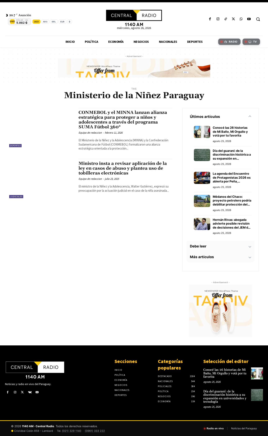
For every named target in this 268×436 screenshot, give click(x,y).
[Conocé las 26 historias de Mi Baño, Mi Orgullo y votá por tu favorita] (257, 373)
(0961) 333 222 (95, 430)
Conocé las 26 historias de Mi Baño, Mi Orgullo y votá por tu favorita (230, 131)
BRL (54, 21)
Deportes (15, 145)
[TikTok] (225, 19)
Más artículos (202, 257)
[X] (233, 19)
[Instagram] (218, 19)
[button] (258, 19)
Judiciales (16, 196)
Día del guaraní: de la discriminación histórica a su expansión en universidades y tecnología (232, 155)
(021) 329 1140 (71, 430)
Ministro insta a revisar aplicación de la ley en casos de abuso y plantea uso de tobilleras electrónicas (123, 168)
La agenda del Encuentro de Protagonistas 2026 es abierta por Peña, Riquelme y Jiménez (232, 178)
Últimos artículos (205, 117)
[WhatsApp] (241, 19)
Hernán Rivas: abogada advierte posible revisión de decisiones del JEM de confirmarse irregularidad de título (232, 224)
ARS (45, 21)
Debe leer (198, 246)
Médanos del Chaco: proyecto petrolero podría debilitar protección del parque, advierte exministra (232, 201)
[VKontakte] (29, 392)
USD (36, 21)
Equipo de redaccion (90, 132)
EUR (62, 21)
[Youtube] (249, 19)
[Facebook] (210, 19)
